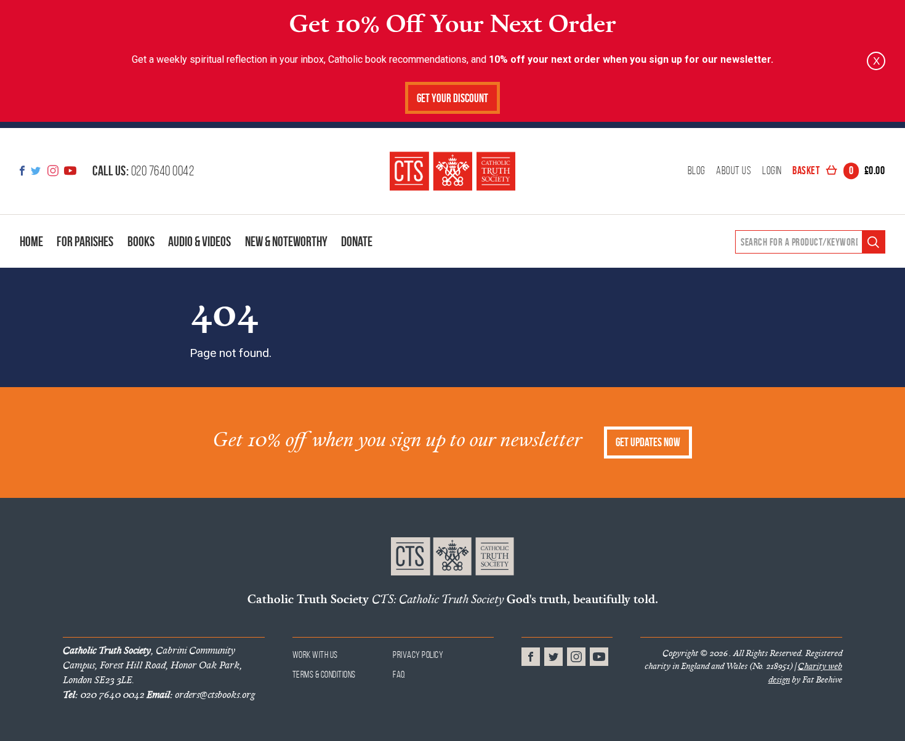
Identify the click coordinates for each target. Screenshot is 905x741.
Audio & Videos (199, 241)
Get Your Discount (452, 98)
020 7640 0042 (143, 170)
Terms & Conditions (324, 674)
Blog (697, 171)
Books (141, 241)
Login (772, 171)
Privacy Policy (418, 654)
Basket (838, 171)
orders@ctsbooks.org (201, 694)
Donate (356, 241)
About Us (733, 171)
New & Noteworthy (286, 241)
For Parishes (85, 241)
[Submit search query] (873, 242)
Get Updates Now (648, 442)
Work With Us (315, 654)
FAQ (399, 674)
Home (31, 241)
